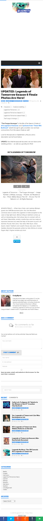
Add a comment (7, 318)
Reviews (5, 482)
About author (7, 291)
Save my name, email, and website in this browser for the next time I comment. (20, 373)
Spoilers (25, 101)
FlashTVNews (34, 309)
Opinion (5, 478)
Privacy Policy (29, 513)
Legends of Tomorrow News (14, 101)
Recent (4, 397)
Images (3, 101)
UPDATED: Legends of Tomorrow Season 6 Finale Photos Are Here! (19, 95)
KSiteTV (8, 309)
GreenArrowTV (15, 309)
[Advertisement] (21, 35)
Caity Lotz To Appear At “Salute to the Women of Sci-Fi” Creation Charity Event (25, 404)
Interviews (6, 475)
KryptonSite (23, 309)
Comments (13, 397)
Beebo (5, 471)
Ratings (5, 480)
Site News (6, 484)
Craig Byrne (4, 103)
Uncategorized (7, 487)
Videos (5, 489)
